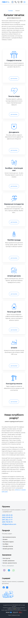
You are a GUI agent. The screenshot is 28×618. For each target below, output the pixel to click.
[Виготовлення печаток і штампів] (6, 2)
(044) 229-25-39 (7, 515)
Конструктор (6, 558)
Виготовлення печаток (9, 537)
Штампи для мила (8, 548)
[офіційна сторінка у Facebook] (3, 588)
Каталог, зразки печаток (10, 563)
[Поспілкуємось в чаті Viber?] (4, 570)
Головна (10, 10)
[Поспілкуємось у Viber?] (21, 2)
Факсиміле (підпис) (8, 542)
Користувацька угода (14, 615)
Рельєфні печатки (8, 546)
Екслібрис (5, 544)
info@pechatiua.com (9, 524)
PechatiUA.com (17, 605)
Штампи (5, 539)
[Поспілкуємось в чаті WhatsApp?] (14, 570)
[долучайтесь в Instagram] (7, 588)
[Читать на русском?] (12, 2)
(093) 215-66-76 (7, 517)
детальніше (14, 78)
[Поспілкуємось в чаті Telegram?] (9, 570)
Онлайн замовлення (8, 560)
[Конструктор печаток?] (15, 2)
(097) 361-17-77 (7, 520)
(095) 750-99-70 (7, 522)
